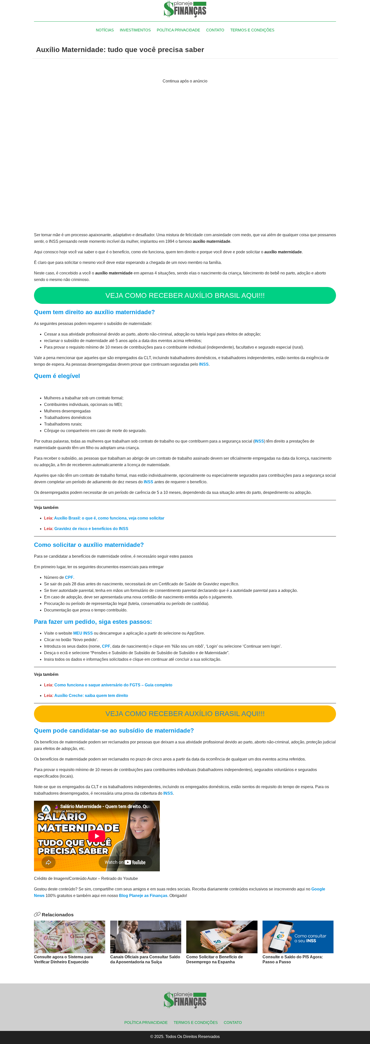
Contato (215, 30)
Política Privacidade (178, 30)
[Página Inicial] (185, 9)
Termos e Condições (252, 30)
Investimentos (135, 30)
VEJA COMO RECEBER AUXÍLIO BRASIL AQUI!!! (185, 295)
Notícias (105, 30)
